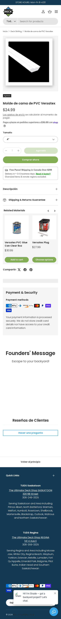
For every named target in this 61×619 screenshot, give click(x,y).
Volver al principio (30, 461)
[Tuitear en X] (19, 270)
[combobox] (30, 21)
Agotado (41, 150)
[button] (49, 11)
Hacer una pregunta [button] (30, 433)
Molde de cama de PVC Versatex (39, 31)
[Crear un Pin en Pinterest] (31, 270)
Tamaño (7, 132)
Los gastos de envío (14, 114)
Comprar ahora (30, 159)
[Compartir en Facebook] (25, 270)
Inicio (5, 31)
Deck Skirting (16, 31)
